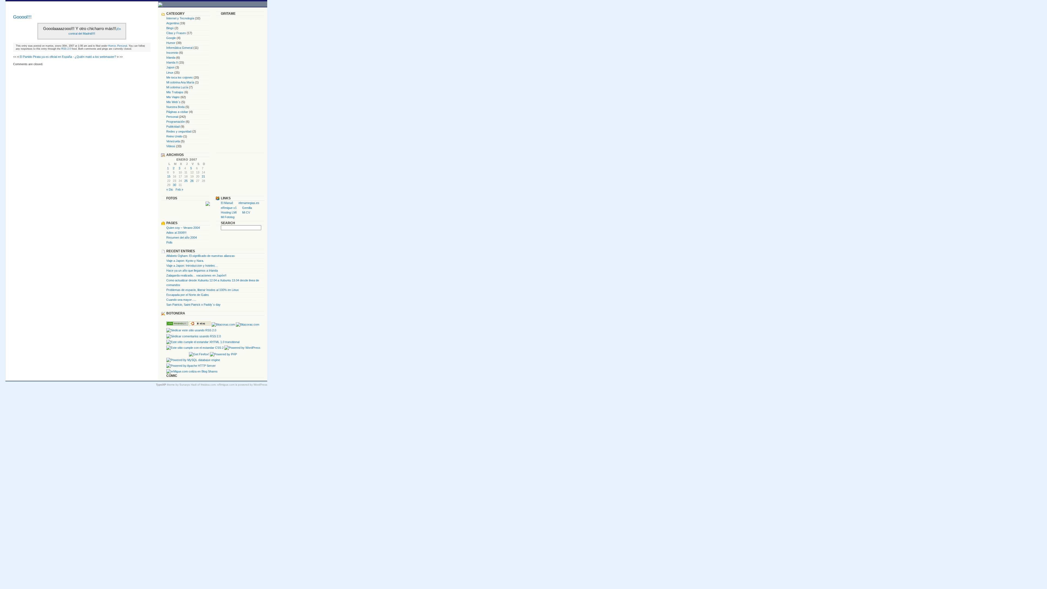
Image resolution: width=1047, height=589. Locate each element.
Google (171, 38)
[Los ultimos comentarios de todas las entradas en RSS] (193, 336)
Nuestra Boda (175, 107)
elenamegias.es (249, 203)
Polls (169, 242)
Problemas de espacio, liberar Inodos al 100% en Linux (202, 290)
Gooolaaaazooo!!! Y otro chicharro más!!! (79, 28)
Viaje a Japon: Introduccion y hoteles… (192, 265)
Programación (175, 121)
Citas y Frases (176, 33)
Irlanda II (172, 62)
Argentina (172, 23)
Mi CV (246, 212)
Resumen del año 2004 (181, 237)
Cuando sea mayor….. (181, 299)
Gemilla (247, 207)
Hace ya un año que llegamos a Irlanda (192, 270)
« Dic (169, 189)
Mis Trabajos (174, 92)
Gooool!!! (22, 17)
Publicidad (173, 126)
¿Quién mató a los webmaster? (95, 56)
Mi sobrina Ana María (180, 82)
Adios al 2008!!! (176, 232)
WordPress (260, 384)
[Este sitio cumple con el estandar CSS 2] (195, 347)
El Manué (227, 203)
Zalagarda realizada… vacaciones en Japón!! (196, 275)
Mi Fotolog (227, 217)
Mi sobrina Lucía (177, 87)
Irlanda (170, 57)
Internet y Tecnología (180, 18)
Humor (112, 45)
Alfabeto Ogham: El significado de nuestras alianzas (200, 255)
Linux (169, 72)
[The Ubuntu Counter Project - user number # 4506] (200, 324)
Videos (170, 146)
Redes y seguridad (178, 131)
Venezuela (173, 141)
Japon (170, 67)
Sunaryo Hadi (188, 384)
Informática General (179, 47)
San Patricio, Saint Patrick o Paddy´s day (193, 304)
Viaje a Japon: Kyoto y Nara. (185, 260)
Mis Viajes (173, 97)
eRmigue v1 (229, 207)
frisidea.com (208, 384)
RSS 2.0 (66, 48)
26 (192, 180)
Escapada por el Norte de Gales (187, 294)
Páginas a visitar (177, 111)
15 (168, 176)
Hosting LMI (229, 212)
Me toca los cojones (179, 77)
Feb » (179, 189)
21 (203, 176)
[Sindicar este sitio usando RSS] (191, 330)
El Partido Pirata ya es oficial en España (46, 56)
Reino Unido (174, 136)
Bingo (170, 28)
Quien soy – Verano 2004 (183, 227)
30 (174, 185)
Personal (122, 45)
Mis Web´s (173, 102)
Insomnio (172, 52)
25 (186, 180)
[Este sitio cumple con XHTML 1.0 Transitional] (202, 342)
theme (165, 384)
